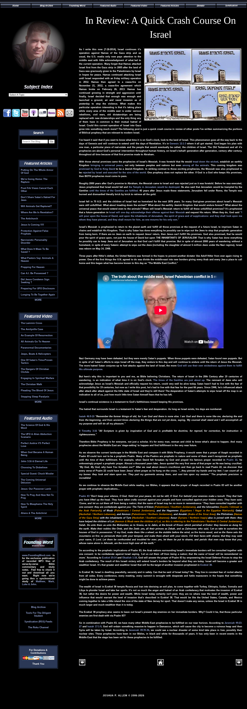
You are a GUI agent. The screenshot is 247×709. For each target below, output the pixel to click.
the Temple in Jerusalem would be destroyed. (154, 187)
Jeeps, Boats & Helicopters (36, 354)
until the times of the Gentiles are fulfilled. (114, 190)
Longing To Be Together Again (38, 294)
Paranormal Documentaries (36, 347)
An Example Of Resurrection (37, 335)
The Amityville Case (32, 329)
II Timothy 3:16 (88, 430)
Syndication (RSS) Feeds (38, 621)
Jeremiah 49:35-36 (139, 630)
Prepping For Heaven (32, 267)
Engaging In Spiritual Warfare (37, 378)
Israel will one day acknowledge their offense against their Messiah (147, 212)
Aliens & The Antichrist (34, 513)
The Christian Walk (31, 384)
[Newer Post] (82, 664)
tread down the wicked (205, 161)
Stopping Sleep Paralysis (35, 396)
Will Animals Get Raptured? (36, 206)
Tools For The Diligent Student (38, 614)
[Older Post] (239, 664)
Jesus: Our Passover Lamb (36, 488)
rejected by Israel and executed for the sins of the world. (115, 172)
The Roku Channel (38, 627)
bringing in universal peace (107, 165)
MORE (38, 300)
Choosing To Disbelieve (34, 467)
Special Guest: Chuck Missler (37, 473)
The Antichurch (29, 218)
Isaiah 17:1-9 (94, 626)
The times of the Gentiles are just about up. (179, 380)
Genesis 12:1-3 (178, 143)
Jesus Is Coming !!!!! (32, 224)
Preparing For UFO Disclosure (38, 288)
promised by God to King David (97, 169)
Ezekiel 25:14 (109, 557)
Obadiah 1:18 (129, 557)
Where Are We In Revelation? (37, 212)
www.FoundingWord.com (36, 555)
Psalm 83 (84, 496)
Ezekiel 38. (206, 565)
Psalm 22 (232, 459)
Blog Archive (38, 607)
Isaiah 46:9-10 (86, 416)
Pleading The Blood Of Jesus (37, 390)
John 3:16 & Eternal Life (34, 461)
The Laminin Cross (31, 323)
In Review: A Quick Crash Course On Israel (160, 27)
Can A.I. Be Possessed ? (34, 273)
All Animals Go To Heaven (35, 341)
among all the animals (195, 165)
